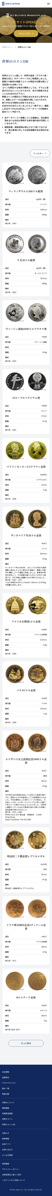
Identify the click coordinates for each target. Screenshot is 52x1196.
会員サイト (6, 1144)
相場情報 (5, 1108)
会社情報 (5, 1072)
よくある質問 (7, 1155)
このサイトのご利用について (13, 1180)
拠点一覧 (5, 1088)
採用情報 (5, 1164)
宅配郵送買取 (7, 1113)
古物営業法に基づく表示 (11, 1174)
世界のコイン (7, 47)
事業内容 (5, 1094)
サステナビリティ (9, 1083)
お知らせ (5, 1133)
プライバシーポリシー (11, 1169)
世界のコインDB (8, 1124)
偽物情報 (5, 1138)
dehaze (48, 3)
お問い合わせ (7, 1149)
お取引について (8, 1102)
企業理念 (5, 1077)
